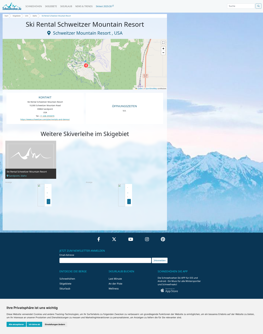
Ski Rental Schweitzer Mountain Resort (56, 16)
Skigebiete (51, 6)
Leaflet (139, 88)
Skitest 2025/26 (104, 6)
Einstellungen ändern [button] (55, 324)
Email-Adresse (66, 254)
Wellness (114, 288)
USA (26, 16)
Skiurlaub (66, 6)
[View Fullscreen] (163, 43)
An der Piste (115, 283)
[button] (86, 65)
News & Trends (84, 6)
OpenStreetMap (151, 88)
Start (6, 16)
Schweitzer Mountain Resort (82, 33)
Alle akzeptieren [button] (16, 324)
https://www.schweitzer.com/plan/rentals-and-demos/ (45, 119)
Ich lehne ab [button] (34, 324)
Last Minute (115, 278)
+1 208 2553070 (47, 116)
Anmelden (160, 260)
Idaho (35, 16)
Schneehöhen (33, 6)
